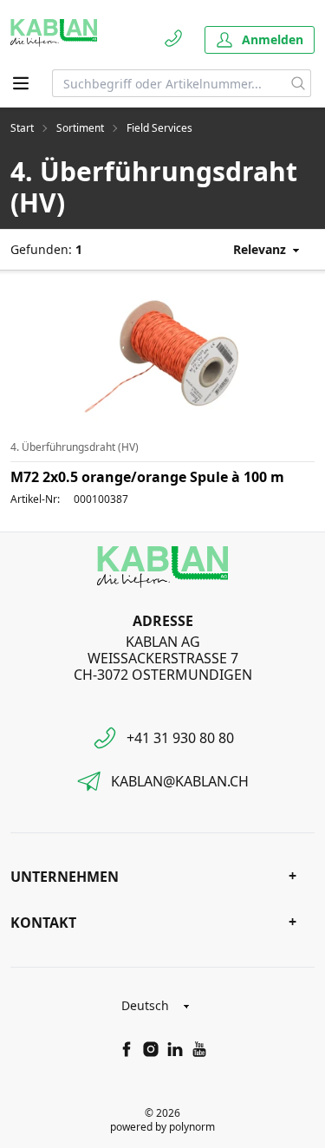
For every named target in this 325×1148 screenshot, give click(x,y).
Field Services (159, 128)
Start (22, 128)
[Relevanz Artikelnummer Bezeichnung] (253, 249)
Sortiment (80, 128)
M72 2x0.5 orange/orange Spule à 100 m (147, 476)
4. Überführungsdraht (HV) (74, 447)
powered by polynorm (162, 1126)
